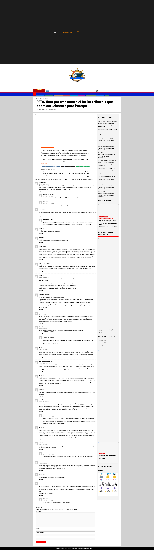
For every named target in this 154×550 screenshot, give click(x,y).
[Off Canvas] (34, 31)
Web (37, 536)
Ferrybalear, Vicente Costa (42, 109)
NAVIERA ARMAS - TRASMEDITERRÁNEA (105, 218)
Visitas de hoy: (101, 342)
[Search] (119, 94)
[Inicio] (34, 94)
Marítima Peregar (49, 169)
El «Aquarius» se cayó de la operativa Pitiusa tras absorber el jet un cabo (52, 173)
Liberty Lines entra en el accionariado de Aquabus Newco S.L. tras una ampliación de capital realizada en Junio (77, 174)
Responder (41, 191)
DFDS (44, 169)
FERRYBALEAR (42, 98)
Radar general (100, 497)
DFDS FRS (37, 98)
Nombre (38, 528)
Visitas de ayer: (101, 345)
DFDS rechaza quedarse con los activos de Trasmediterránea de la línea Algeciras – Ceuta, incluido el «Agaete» (72, 90)
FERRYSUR (46, 98)
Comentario (38, 511)
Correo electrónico (40, 532)
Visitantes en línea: (101, 340)
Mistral (54, 169)
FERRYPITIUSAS (101, 453)
